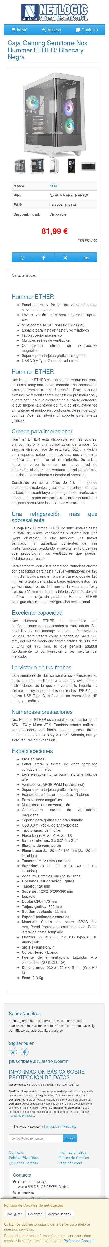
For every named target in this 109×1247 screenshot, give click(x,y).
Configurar (14, 1214)
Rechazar (35, 1214)
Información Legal (72, 1152)
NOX (53, 185)
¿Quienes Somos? (24, 1162)
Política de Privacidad (21, 1115)
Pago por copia (70, 1162)
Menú (21, 30)
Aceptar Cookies (59, 1214)
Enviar (70, 1138)
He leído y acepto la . (45, 1126)
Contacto (89, 30)
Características (24, 275)
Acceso (54, 30)
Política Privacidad (23, 1157)
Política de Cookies (79, 1240)
